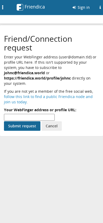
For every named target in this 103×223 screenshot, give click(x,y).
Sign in (83, 7)
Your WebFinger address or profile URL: (40, 109)
